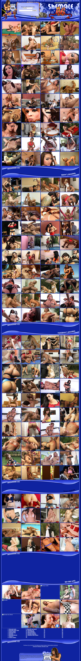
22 (54, 645)
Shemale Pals (12, 632)
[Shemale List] (30, 627)
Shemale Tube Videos (33, 635)
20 (51, 645)
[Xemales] (11, 613)
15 (44, 645)
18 (48, 645)
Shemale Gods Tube (14, 630)
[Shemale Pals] (69, 598)
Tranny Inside (12, 631)
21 (52, 645)
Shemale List (31, 630)
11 (38, 645)
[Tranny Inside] (50, 598)
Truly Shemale (30, 631)
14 (42, 645)
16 (45, 645)
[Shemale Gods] (11, 598)
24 (57, 645)
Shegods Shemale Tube (42, 646)
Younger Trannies (32, 633)
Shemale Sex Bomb (32, 629)
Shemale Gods (12, 629)
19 (49, 645)
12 (39, 645)
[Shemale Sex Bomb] (11, 627)
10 (37, 645)
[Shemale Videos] (69, 627)
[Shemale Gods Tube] (30, 598)
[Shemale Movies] (30, 613)
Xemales (11, 633)
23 (55, 645)
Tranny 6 (11, 636)
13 (41, 645)
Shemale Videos (32, 632)
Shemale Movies (13, 635)
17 (47, 645)
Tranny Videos (12, 637)
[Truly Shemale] (50, 627)
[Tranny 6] (50, 613)
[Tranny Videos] (69, 613)
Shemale (35, 646)
